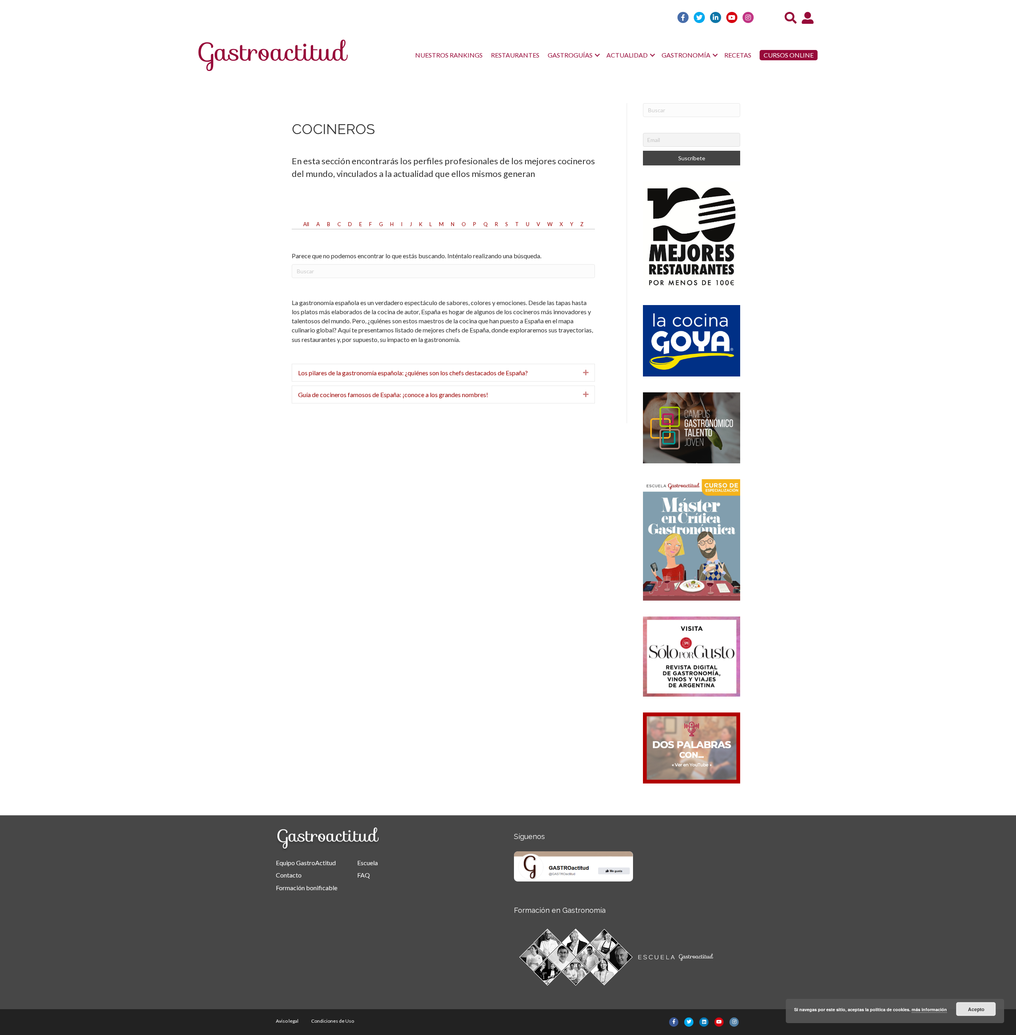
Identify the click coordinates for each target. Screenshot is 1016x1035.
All (306, 224)
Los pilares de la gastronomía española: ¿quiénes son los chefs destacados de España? (413, 372)
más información (929, 1009)
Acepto (976, 1009)
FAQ (363, 875)
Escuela (367, 862)
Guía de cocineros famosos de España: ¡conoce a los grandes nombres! (393, 394)
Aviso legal (287, 1021)
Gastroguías (570, 55)
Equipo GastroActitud (306, 862)
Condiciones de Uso (332, 1021)
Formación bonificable (306, 887)
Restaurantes (515, 55)
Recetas (737, 55)
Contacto (289, 875)
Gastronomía (686, 55)
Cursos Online (789, 55)
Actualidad (627, 55)
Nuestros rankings (449, 55)
